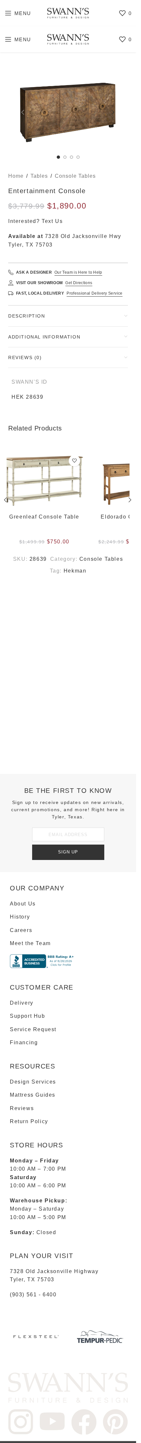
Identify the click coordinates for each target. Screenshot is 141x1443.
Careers (21, 930)
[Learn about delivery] (10, 293)
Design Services (33, 1082)
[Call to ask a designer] (10, 272)
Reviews (22, 1108)
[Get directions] (10, 282)
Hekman (75, 571)
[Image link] (68, 1387)
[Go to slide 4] (78, 157)
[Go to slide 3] (71, 157)
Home (16, 176)
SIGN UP (68, 851)
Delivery (21, 1003)
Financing (24, 1042)
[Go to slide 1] (58, 157)
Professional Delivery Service (94, 293)
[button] (23, 112)
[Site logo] (68, 12)
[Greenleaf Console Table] (47, 481)
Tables (39, 176)
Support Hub (27, 1016)
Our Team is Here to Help (78, 272)
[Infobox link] (36, 1339)
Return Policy (29, 1121)
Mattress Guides (32, 1095)
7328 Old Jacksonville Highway (54, 1271)
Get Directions (78, 283)
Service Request (33, 1029)
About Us (23, 903)
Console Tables (75, 176)
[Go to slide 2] (65, 157)
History (20, 917)
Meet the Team (30, 943)
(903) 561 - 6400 (33, 1294)
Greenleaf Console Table (47, 517)
